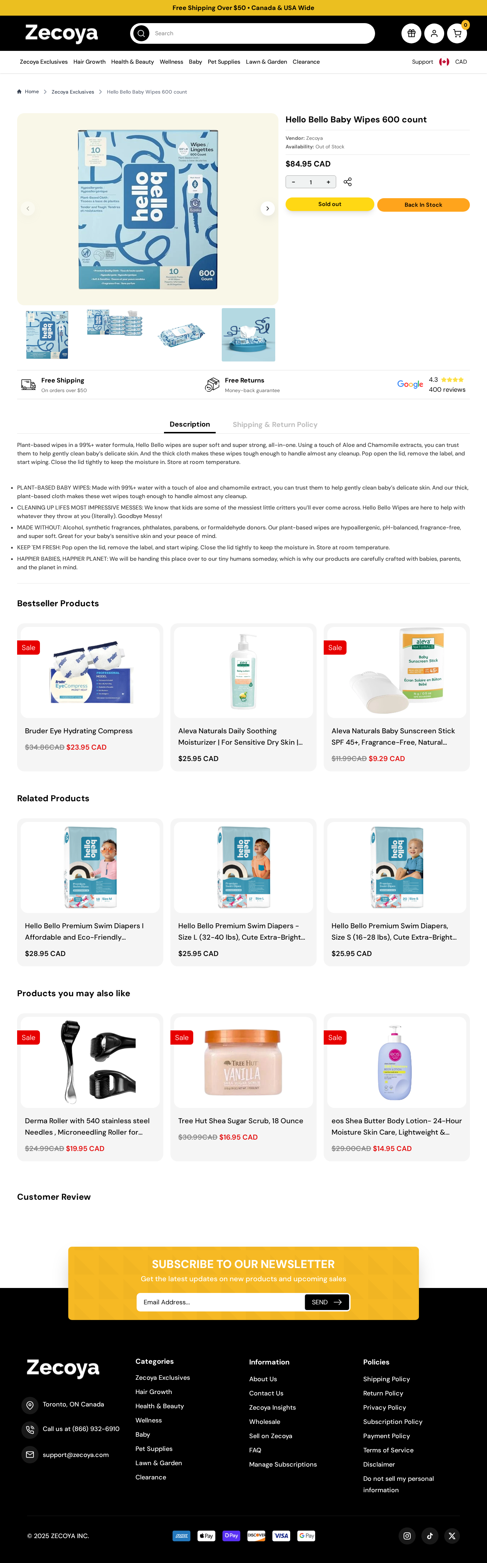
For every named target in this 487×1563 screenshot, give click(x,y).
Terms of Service (388, 1450)
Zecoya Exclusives (44, 61)
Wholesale (264, 1421)
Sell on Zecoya (270, 1436)
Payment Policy (386, 1436)
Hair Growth (89, 61)
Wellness (171, 61)
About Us (263, 1379)
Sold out (330, 204)
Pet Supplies (224, 61)
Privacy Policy (384, 1407)
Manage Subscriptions (283, 1464)
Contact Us (266, 1393)
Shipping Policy (386, 1379)
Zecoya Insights (272, 1407)
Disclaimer (379, 1464)
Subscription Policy (392, 1421)
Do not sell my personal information (398, 1484)
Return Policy (383, 1393)
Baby (195, 61)
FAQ (255, 1450)
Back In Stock (423, 204)
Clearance (306, 61)
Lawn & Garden (266, 61)
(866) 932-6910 (95, 1429)
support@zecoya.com (76, 1455)
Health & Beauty (132, 61)
